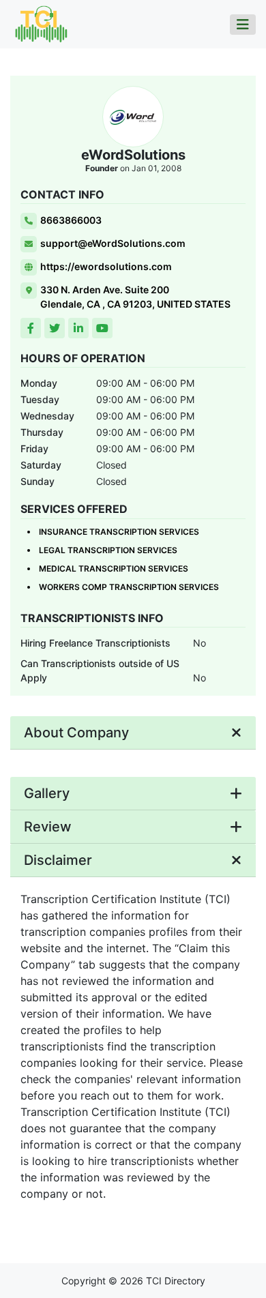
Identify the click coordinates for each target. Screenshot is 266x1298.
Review (48, 826)
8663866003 (71, 220)
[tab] (133, 733)
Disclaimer (58, 860)
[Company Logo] (133, 117)
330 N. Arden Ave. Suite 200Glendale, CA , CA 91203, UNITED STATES (135, 297)
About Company (76, 732)
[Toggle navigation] (243, 24)
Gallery (47, 793)
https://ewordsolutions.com (106, 266)
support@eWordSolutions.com (113, 243)
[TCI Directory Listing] (41, 23)
